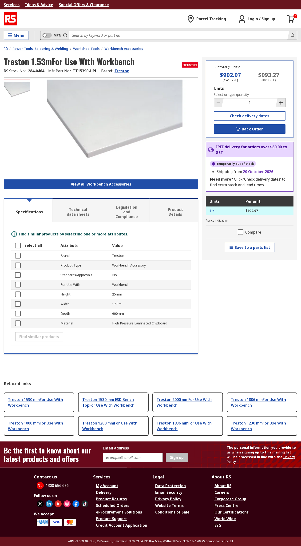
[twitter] (40, 503)
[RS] (10, 18)
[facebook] (75, 503)
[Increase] (280, 102)
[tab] (28, 210)
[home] (6, 48)
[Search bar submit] (292, 35)
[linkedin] (49, 503)
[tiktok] (84, 503)
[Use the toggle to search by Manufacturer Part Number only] (65, 35)
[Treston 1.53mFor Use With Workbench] (114, 127)
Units (219, 88)
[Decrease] (219, 102)
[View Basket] (291, 18)
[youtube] (58, 503)
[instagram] (67, 503)
